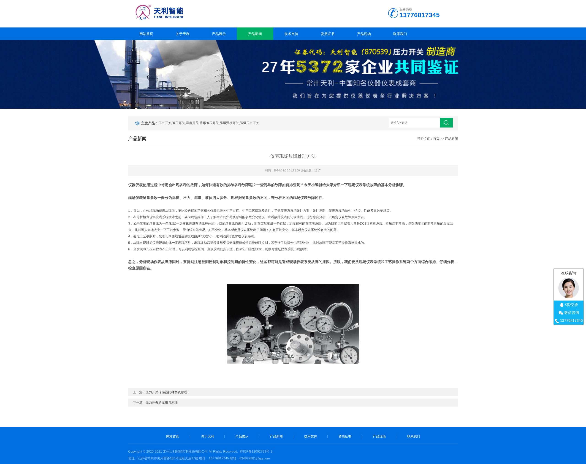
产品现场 (364, 34)
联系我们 (400, 34)
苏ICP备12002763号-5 (256, 451)
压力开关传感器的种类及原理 (166, 392)
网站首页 (146, 34)
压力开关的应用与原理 (162, 402)
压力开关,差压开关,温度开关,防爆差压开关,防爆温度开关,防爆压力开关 (208, 123)
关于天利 (183, 34)
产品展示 (219, 34)
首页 (436, 138)
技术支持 (291, 34)
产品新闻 (255, 34)
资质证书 (327, 34)
